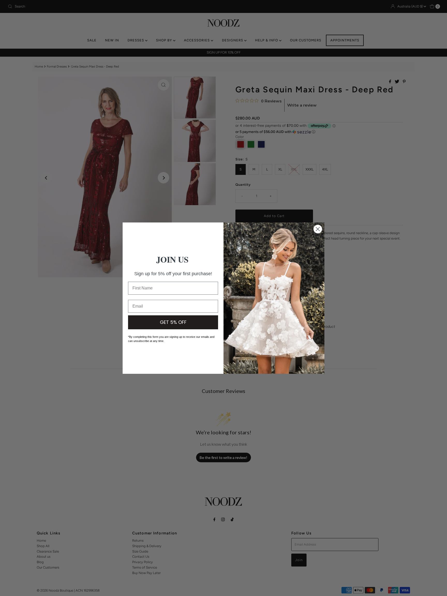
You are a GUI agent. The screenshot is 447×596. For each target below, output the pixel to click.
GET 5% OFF (173, 322)
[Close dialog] (317, 229)
